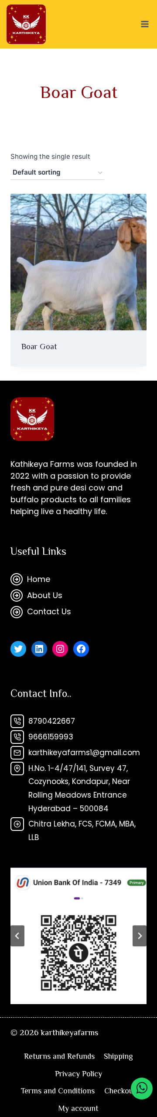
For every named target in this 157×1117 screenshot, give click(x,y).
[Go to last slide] (17, 935)
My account (78, 1108)
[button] (78, 936)
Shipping (118, 1056)
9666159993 (50, 737)
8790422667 (51, 721)
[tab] (75, 1009)
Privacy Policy (78, 1073)
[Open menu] (145, 24)
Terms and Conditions (58, 1090)
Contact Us (49, 611)
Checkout (120, 1090)
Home (38, 579)
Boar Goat (39, 346)
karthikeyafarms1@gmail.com (84, 752)
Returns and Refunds (59, 1056)
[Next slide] (140, 935)
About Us (44, 595)
